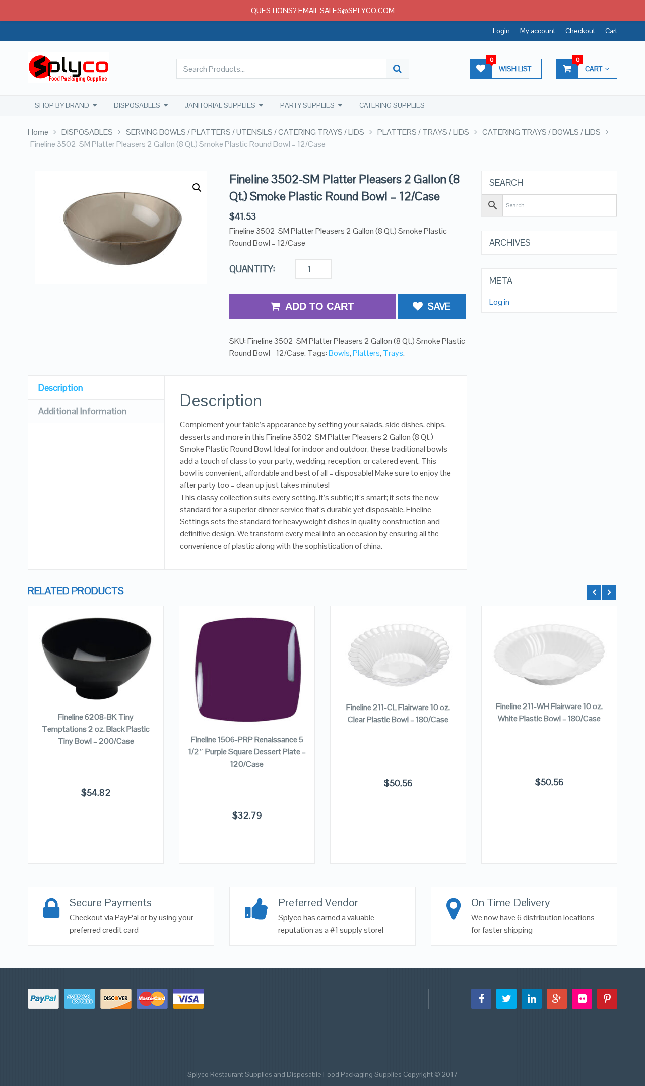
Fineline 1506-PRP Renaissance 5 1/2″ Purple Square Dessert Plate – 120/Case (247, 751)
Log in (499, 302)
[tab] (96, 388)
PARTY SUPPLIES (307, 105)
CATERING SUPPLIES (392, 105)
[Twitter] (506, 999)
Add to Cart (319, 306)
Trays (393, 353)
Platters (366, 353)
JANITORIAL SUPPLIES (220, 105)
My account (537, 30)
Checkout (580, 30)
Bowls (339, 353)
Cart (611, 30)
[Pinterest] (607, 999)
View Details (96, 669)
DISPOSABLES (137, 105)
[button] (197, 188)
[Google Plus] (557, 999)
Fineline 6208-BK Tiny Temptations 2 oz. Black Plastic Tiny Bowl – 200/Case (96, 729)
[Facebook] (481, 999)
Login (501, 30)
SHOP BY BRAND (62, 105)
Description (60, 387)
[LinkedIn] (532, 999)
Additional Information (82, 411)
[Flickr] (582, 999)
